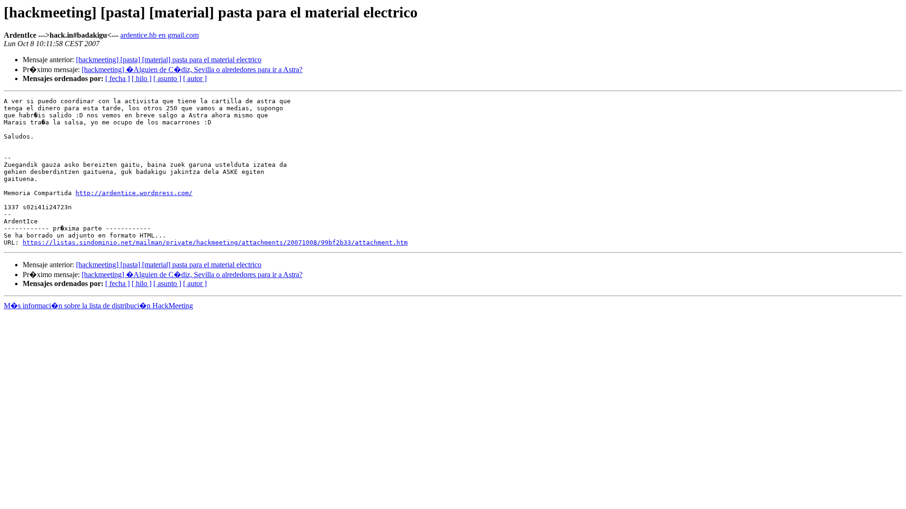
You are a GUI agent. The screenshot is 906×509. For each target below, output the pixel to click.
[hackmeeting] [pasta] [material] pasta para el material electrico (168, 60)
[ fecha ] (117, 78)
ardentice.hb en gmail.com (159, 35)
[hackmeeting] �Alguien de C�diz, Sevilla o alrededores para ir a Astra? (192, 70)
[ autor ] (195, 78)
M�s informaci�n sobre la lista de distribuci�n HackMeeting (98, 306)
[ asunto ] (167, 78)
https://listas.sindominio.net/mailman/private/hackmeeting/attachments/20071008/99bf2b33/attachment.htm (215, 242)
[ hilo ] (141, 78)
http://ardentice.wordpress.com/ (134, 193)
